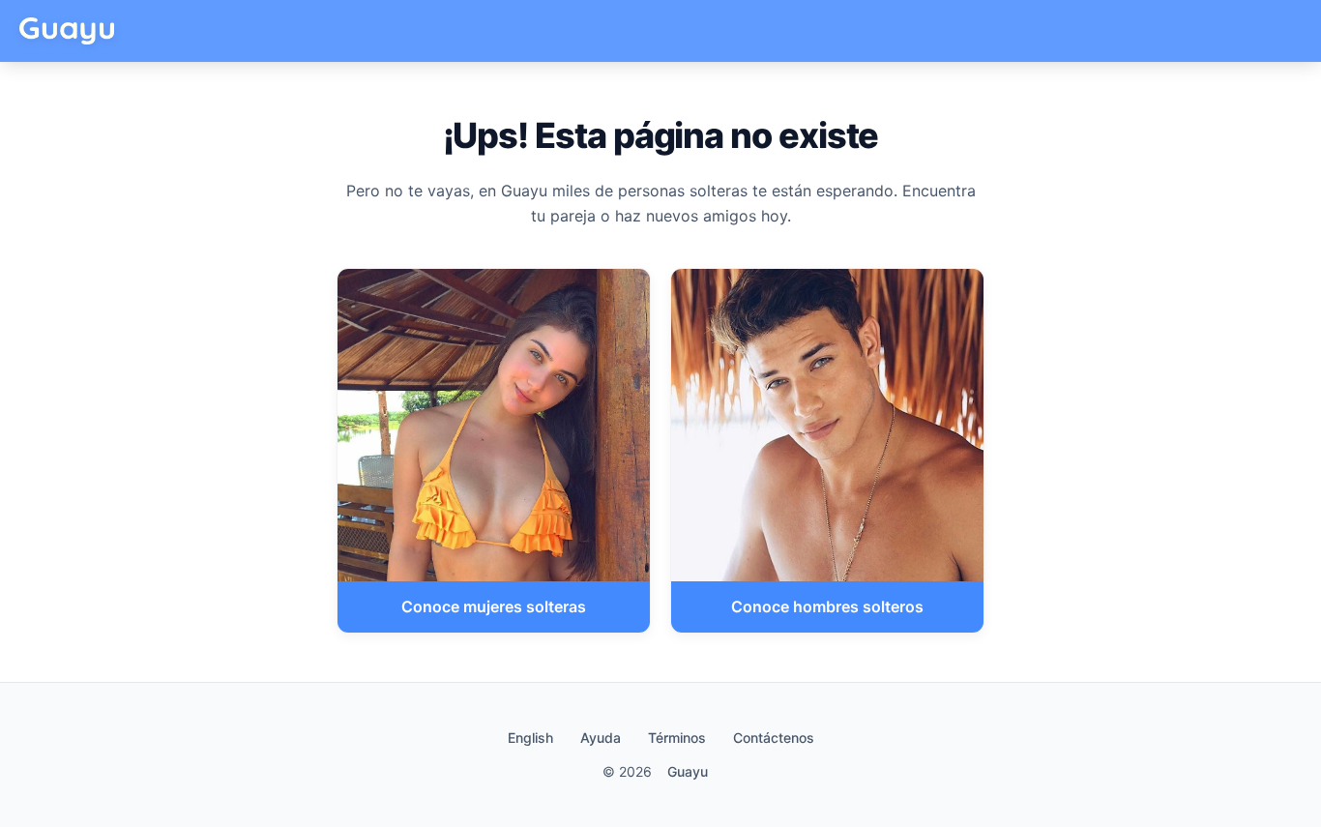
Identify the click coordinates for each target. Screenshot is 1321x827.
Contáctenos (773, 737)
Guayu (687, 771)
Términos (677, 737)
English (530, 737)
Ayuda (600, 737)
